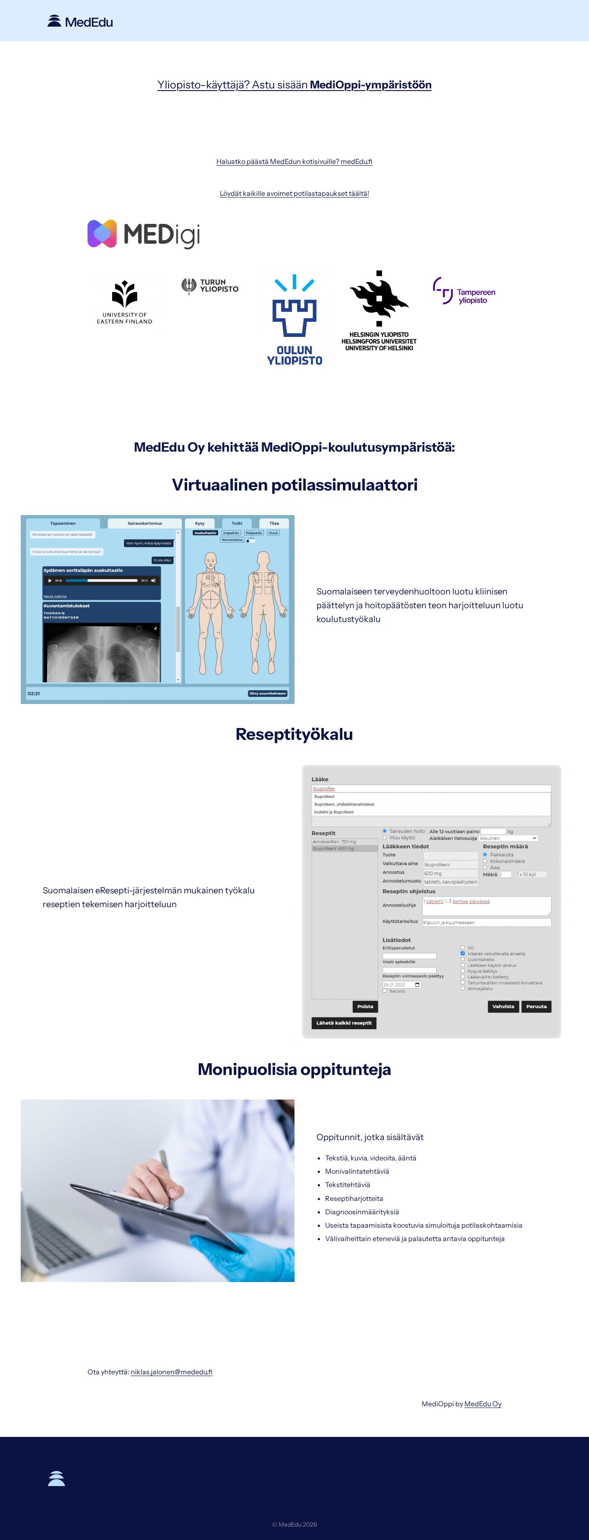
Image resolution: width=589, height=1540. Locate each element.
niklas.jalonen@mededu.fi (172, 1371)
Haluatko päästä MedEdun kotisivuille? (277, 161)
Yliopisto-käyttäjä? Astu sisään (294, 84)
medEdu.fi (357, 161)
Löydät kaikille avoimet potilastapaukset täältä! (294, 193)
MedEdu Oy (482, 1403)
